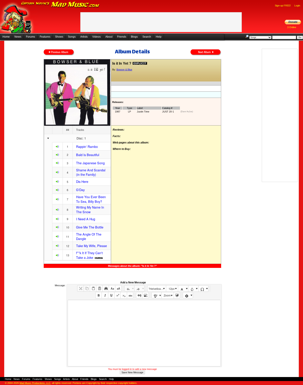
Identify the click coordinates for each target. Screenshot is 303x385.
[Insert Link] (139, 295)
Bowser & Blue (124, 69)
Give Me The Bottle (89, 227)
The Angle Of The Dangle (88, 236)
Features (45, 36)
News (17, 36)
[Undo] (129, 288)
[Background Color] (193, 289)
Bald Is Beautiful (87, 154)
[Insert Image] (145, 295)
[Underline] (111, 295)
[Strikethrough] (130, 295)
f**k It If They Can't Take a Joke (89, 255)
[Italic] (105, 295)
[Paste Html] (99, 288)
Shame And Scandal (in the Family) (90, 172)
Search (146, 36)
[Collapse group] (48, 138)
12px (172, 288)
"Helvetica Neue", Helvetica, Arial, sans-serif (157, 288)
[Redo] (139, 288)
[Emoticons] (188, 295)
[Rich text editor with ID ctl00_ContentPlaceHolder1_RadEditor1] (144, 333)
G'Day (80, 189)
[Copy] (87, 288)
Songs (72, 36)
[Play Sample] (57, 147)
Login (297, 5)
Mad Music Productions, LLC (35, 383)
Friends (121, 36)
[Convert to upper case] (118, 288)
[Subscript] (124, 295)
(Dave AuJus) (187, 111)
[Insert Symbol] (204, 289)
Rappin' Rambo (87, 146)
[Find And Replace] (106, 288)
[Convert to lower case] (112, 288)
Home (6, 36)
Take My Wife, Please (91, 245)
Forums (30, 36)
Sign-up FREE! (283, 5)
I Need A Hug (85, 219)
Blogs (134, 36)
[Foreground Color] (183, 289)
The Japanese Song (90, 163)
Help (158, 36)
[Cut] (80, 288)
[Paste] (93, 288)
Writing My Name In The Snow (90, 209)
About (108, 36)
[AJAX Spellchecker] (157, 295)
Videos (96, 36)
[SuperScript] (117, 295)
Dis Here (82, 181)
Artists (84, 36)
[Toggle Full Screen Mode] (177, 295)
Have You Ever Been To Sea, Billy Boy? (91, 199)
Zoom (167, 295)
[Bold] (99, 295)
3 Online (291, 27)
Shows (59, 36)
